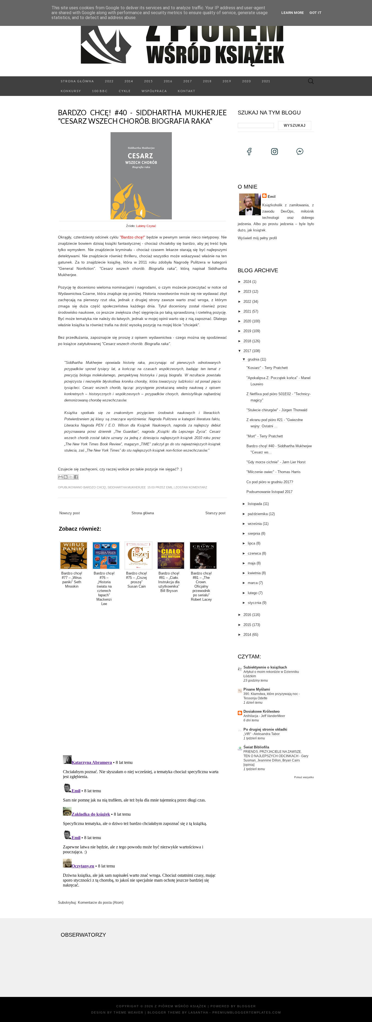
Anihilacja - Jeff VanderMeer (264, 716)
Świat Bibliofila (256, 747)
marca (253, 583)
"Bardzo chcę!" (132, 237)
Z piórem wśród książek (180, 1006)
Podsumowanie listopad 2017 (269, 492)
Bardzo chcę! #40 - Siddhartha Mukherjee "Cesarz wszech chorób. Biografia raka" (142, 116)
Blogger (246, 1006)
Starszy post (215, 513)
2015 (148, 81)
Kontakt (187, 91)
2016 (168, 81)
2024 (247, 282)
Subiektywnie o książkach (265, 667)
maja (251, 563)
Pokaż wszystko (304, 777)
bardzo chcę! (94, 487)
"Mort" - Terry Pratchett (264, 436)
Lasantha (198, 1012)
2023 (247, 291)
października (258, 514)
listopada (255, 504)
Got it (315, 13)
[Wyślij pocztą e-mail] (60, 477)
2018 (207, 81)
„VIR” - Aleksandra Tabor (261, 734)
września (255, 524)
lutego (252, 593)
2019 (226, 81)
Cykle (125, 91)
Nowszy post (69, 513)
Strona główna (77, 81)
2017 (187, 81)
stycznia (254, 603)
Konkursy (71, 91)
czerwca (254, 553)
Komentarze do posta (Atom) (100, 902)
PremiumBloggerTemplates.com (246, 1012)
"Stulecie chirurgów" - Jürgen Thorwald (276, 410)
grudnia (253, 359)
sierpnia (254, 533)
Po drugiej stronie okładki (265, 729)
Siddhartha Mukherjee (127, 487)
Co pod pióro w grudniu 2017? (269, 482)
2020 (246, 81)
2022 (109, 81)
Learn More (292, 13)
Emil (169, 487)
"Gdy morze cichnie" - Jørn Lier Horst (276, 462)
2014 (128, 81)
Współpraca (154, 91)
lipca (251, 543)
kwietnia (254, 573)
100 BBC (100, 91)
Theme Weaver (129, 1012)
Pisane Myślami (256, 689)
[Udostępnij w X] (71, 477)
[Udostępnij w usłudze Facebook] (76, 477)
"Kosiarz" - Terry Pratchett (267, 368)
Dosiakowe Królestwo (261, 711)
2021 (266, 81)
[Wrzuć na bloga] (65, 477)
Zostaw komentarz (191, 487)
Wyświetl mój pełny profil (257, 238)
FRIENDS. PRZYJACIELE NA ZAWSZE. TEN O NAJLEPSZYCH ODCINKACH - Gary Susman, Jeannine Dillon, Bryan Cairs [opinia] (275, 758)
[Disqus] (142, 680)
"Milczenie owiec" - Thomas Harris (273, 472)
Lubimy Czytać (146, 226)
